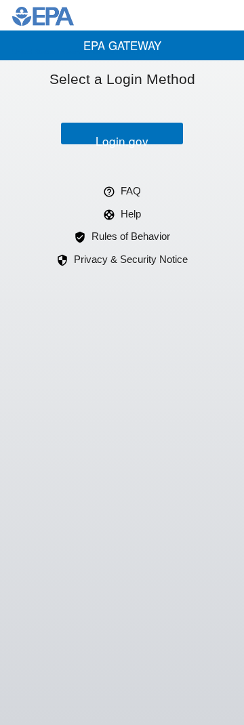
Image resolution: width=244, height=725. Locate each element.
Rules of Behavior (131, 236)
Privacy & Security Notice (131, 259)
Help (131, 214)
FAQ (131, 190)
